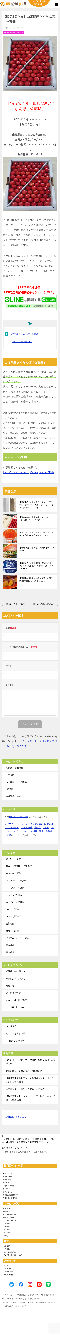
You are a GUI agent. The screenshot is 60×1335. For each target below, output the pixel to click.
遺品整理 (10, 789)
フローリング (11, 823)
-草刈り (5, 1236)
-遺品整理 (6, 1211)
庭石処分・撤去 (13, 859)
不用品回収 (11, 775)
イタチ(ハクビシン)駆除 (17, 938)
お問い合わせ (7, 1192)
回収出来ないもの (17, 1007)
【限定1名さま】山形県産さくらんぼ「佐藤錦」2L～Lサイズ (35, 518)
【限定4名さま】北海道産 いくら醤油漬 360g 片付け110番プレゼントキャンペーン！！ (36, 535)
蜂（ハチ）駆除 (13, 873)
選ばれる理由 (7, 1176)
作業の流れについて (15, 978)
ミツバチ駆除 (15, 895)
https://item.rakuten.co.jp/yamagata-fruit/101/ (28, 472)
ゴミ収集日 (11, 1026)
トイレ (46, 827)
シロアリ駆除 (12, 909)
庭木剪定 (10, 952)
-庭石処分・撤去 (8, 1217)
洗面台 (37, 827)
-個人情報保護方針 (9, 1252)
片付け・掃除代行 (14, 768)
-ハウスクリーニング (10, 1220)
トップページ (7, 1170)
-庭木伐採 (6, 1230)
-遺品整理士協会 (8, 1275)
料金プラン (11, 986)
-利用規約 (6, 1249)
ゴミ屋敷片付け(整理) (16, 782)
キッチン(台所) (37, 823)
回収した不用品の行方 (16, 1000)
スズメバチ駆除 (16, 887)
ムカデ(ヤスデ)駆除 (15, 902)
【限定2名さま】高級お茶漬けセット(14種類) (36, 549)
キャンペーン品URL (22, 341)
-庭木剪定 (6, 1232)
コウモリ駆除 (12, 931)
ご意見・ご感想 (8, 1186)
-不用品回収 (7, 1208)
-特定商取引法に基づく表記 (12, 1255)
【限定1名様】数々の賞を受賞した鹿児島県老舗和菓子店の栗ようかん (36, 579)
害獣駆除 (10, 923)
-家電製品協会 (8, 1271)
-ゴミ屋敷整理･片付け (10, 1214)
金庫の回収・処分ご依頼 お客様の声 (24, 1071)
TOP (28, 1140)
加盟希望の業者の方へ (15, 1117)
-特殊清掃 (6, 1223)
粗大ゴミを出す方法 (15, 1033)
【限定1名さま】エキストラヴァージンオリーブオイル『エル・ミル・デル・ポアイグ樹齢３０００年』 (36, 505)
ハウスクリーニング (18, 816)
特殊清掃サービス (14, 796)
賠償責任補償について (10, 1195)
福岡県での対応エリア (16, 971)
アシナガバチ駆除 (17, 880)
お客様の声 (7, 1179)
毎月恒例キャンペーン (13, 32)
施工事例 (6, 1183)
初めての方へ (7, 1173)
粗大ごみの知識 (16, 1040)
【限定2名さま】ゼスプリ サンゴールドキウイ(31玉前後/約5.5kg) (17, 604)
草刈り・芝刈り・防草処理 (19, 866)
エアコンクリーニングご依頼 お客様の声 (26, 1089)
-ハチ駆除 (6, 1226)
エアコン (24, 823)
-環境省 (5, 1265)
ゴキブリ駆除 (12, 916)
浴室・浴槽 (26, 827)
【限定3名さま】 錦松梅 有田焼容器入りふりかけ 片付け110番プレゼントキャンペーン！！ (36, 566)
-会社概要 (6, 1246)
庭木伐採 (10, 945)
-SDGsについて (8, 1269)
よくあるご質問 (13, 993)
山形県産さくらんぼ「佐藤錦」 (25, 334)
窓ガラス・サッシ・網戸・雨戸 (28, 831)
